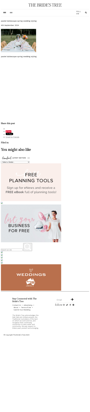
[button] (11, 13)
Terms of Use (26, 307)
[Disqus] (45, 89)
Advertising (28, 305)
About (16, 307)
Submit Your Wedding (22, 310)
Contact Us (16, 305)
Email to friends (12, 137)
